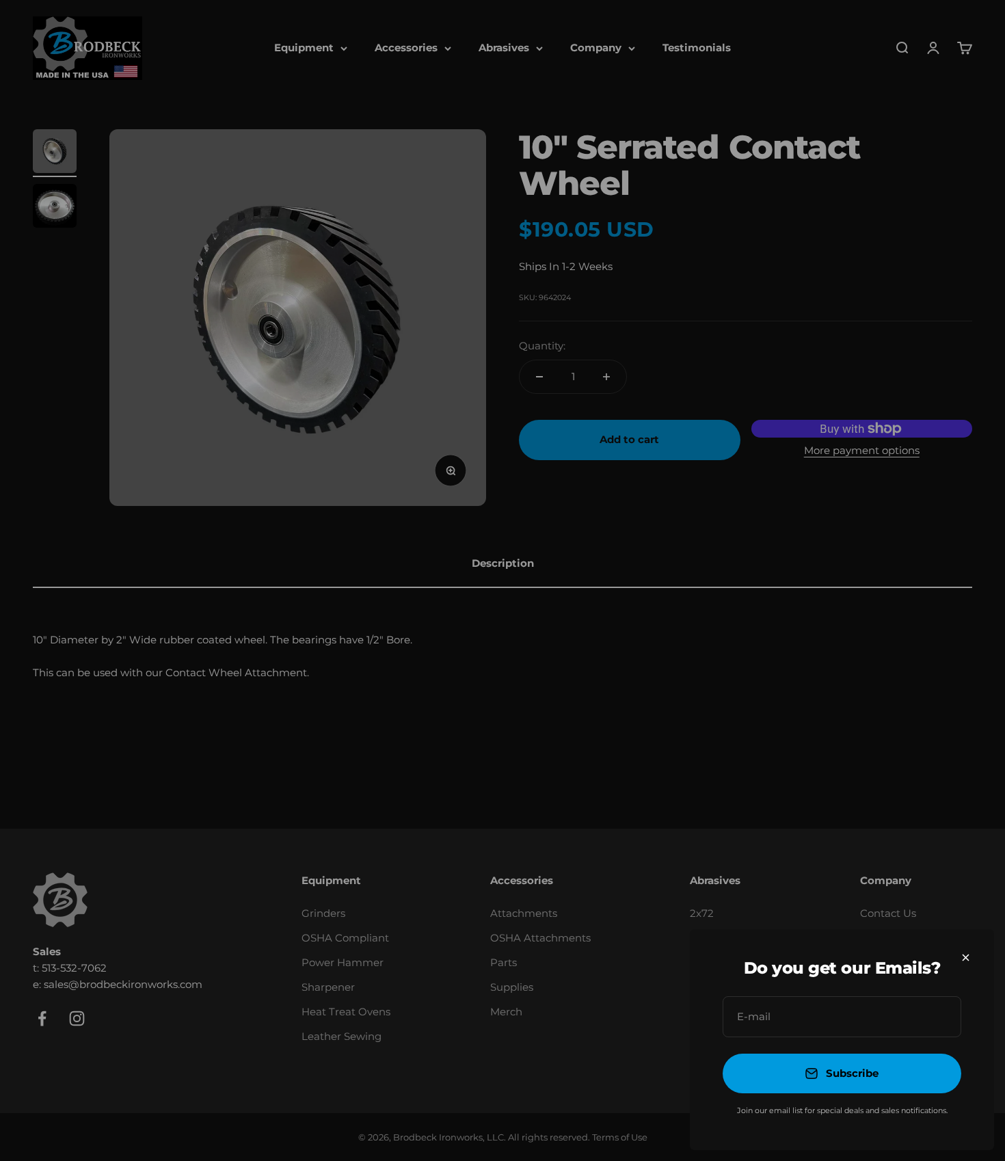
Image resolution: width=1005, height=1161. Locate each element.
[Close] (965, 957)
